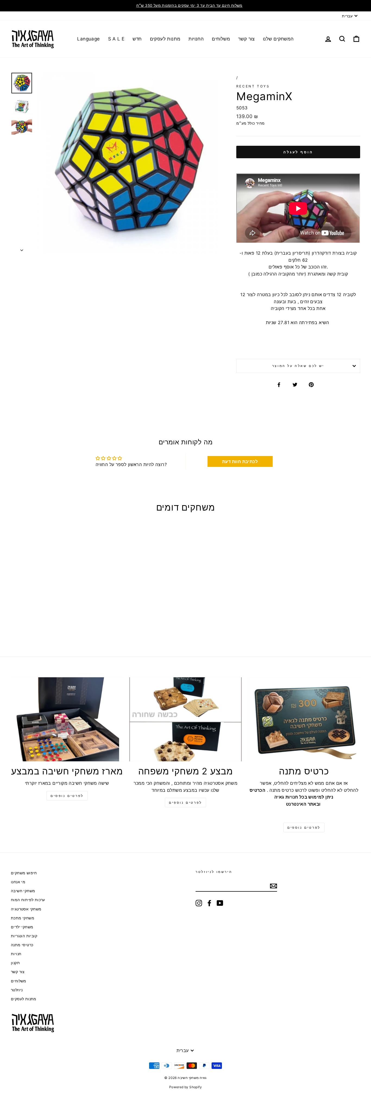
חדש (137, 39)
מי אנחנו (18, 882)
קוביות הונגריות (24, 936)
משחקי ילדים (22, 927)
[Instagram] (199, 903)
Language (88, 39)
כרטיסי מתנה (22, 945)
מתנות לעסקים (165, 39)
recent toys (253, 86)
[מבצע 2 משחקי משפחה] (185, 719)
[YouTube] (220, 903)
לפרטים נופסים (67, 796)
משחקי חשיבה (23, 891)
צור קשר (246, 39)
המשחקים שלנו (278, 39)
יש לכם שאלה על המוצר (298, 366)
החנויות (196, 39)
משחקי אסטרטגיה (26, 909)
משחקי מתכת (22, 918)
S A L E (116, 39)
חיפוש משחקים (24, 873)
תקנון (15, 963)
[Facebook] (209, 903)
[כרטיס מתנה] (304, 719)
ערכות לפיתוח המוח (28, 900)
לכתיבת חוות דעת (240, 461)
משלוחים (221, 39)
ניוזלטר (17, 990)
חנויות (16, 954)
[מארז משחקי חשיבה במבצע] (67, 719)
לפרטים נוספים (185, 802)
